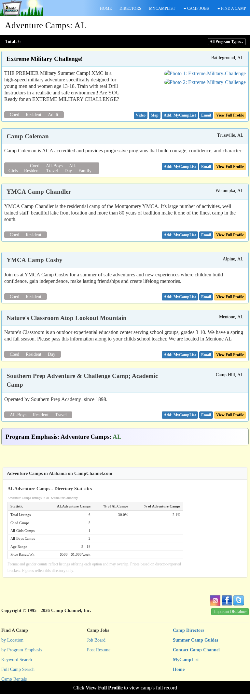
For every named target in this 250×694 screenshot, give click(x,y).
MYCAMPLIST (162, 8)
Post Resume (98, 649)
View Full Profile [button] (230, 115)
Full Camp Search (18, 669)
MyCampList (186, 659)
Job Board (96, 640)
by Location (12, 640)
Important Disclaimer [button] (230, 611)
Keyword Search (16, 659)
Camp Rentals (14, 679)
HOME (106, 8)
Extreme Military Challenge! (45, 58)
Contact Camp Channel (196, 649)
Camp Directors (188, 630)
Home (179, 669)
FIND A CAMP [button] (233, 8)
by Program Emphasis (21, 649)
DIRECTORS (130, 8)
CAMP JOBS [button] (197, 8)
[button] (140, 115)
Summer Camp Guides (195, 640)
